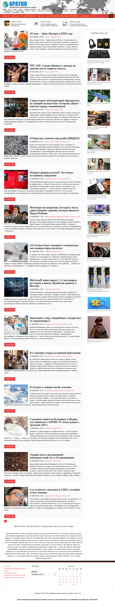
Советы (66, 11)
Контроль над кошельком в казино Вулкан (18, 24)
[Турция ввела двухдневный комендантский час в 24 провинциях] (16, 461)
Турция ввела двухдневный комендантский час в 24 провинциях (52, 456)
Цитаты (41, 16)
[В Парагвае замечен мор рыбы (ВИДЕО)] (16, 145)
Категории (15, 16)
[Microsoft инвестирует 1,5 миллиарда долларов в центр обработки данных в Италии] (16, 287)
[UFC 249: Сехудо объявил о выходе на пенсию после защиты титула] (16, 72)
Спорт (71, 11)
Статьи (77, 11)
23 (77, 579)
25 (59, 582)
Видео (20, 9)
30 (77, 582)
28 (70, 582)
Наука (102, 9)
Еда (39, 9)
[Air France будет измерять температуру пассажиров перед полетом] (16, 252)
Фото (96, 11)
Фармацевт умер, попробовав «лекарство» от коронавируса (55, 319)
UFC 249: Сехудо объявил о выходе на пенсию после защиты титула (53, 67)
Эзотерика (7, 12)
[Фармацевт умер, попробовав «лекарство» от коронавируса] (16, 325)
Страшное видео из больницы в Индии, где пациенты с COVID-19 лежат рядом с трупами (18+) (54, 422)
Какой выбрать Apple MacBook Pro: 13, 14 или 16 (98, 215)
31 (80, 582)
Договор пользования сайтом (14, 577)
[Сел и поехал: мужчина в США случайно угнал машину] (16, 496)
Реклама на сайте (10, 573)
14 (70, 576)
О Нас (93, 16)
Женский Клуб (46, 9)
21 (70, 579)
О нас (6, 571)
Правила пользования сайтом (14, 575)
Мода (86, 9)
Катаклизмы (73, 9)
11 (59, 576)
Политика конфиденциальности (15, 568)
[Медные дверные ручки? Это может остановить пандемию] (16, 179)
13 (66, 576)
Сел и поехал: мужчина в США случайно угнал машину (55, 491)
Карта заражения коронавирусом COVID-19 (62, 16)
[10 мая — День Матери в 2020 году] (16, 40)
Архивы (34, 571)
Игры (66, 9)
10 (80, 574)
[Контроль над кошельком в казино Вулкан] (7, 23)
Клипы (81, 9)
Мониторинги (28, 16)
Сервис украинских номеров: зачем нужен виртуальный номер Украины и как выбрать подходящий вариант (97, 197)
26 (63, 582)
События (59, 11)
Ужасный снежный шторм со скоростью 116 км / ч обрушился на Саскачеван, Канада (49, 25)
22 (73, 579)
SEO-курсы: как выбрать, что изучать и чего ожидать (99, 310)
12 (63, 576)
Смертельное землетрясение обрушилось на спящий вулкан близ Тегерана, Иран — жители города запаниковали (55, 103)
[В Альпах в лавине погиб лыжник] (16, 394)
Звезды (54, 9)
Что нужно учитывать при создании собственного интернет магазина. (79, 25)
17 (80, 576)
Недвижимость (8, 11)
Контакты (85, 16)
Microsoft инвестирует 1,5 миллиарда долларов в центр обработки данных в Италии (53, 283)
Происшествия (50, 11)
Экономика (15, 12)
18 (59, 579)
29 (73, 582)
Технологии (84, 11)
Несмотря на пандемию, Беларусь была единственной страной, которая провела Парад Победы (54, 210)
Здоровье (60, 9)
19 (63, 579)
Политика (41, 11)
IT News (4, 9)
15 (73, 576)
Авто (9, 9)
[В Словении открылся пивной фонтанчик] (16, 359)
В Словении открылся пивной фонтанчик (55, 353)
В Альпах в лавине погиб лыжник (50, 387)
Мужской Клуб (94, 9)
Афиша (15, 9)
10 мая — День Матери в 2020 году (51, 33)
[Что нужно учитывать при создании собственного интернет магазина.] (65, 23)
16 (77, 576)
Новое (28, 11)
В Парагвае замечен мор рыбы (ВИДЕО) (54, 138)
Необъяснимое (19, 11)
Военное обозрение (30, 9)
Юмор (22, 12)
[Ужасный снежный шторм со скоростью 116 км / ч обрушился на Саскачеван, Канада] (36, 23)
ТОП (91, 11)
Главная (5, 16)
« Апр (60, 584)
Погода (33, 11)
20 (66, 579)
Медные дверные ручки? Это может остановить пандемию (51, 174)
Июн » (75, 584)
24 (80, 579)
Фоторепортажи (104, 11)
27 (66, 582)
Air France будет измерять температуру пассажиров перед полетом (54, 247)
